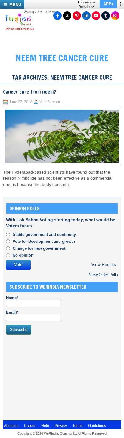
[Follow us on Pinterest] (77, 15)
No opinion (23, 255)
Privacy (61, 426)
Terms (77, 426)
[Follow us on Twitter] (67, 15)
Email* (12, 312)
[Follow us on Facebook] (57, 15)
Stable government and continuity (44, 234)
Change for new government (39, 248)
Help (45, 426)
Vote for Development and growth (44, 241)
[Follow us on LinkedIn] (86, 15)
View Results (103, 264)
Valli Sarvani (49, 102)
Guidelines (97, 426)
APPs (108, 4)
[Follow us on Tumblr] (105, 15)
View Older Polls (103, 275)
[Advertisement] (51, 376)
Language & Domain (86, 4)
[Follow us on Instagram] (115, 15)
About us (11, 426)
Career (30, 426)
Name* (12, 297)
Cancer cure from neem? (29, 91)
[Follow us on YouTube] (96, 15)
